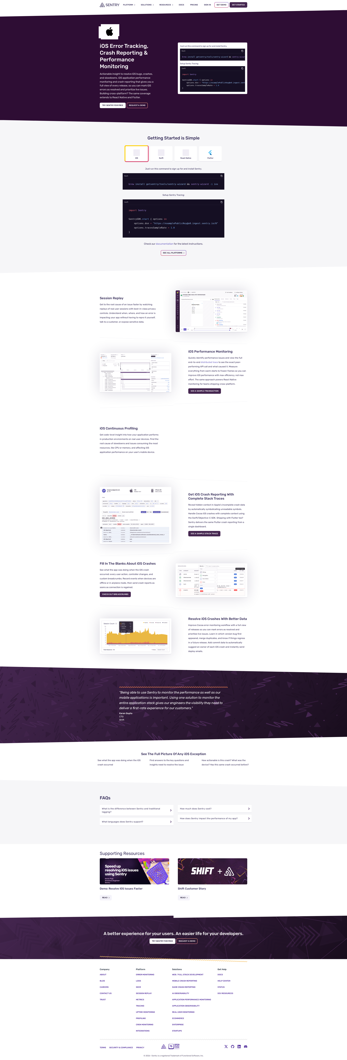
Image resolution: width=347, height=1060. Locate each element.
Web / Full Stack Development (187, 974)
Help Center (224, 981)
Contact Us (106, 993)
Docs (220, 974)
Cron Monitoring (144, 1024)
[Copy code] (242, 51)
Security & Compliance (121, 1047)
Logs (138, 981)
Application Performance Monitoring (191, 999)
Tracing (140, 1006)
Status (221, 987)
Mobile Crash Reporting (184, 981)
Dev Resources (225, 993)
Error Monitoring (145, 974)
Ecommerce (178, 1018)
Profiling (141, 1018)
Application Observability (186, 1006)
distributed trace (209, 362)
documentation (164, 243)
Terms (103, 1047)
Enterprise (178, 1024)
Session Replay (144, 993)
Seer (138, 987)
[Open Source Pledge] (173, 1046)
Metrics (140, 999)
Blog (102, 981)
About (103, 974)
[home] (163, 1046)
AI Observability (180, 993)
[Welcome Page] (109, 5)
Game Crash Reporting (183, 987)
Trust (103, 999)
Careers (104, 987)
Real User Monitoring (183, 1012)
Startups (177, 1031)
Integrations (143, 1031)
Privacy (140, 1047)
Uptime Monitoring (145, 1012)
